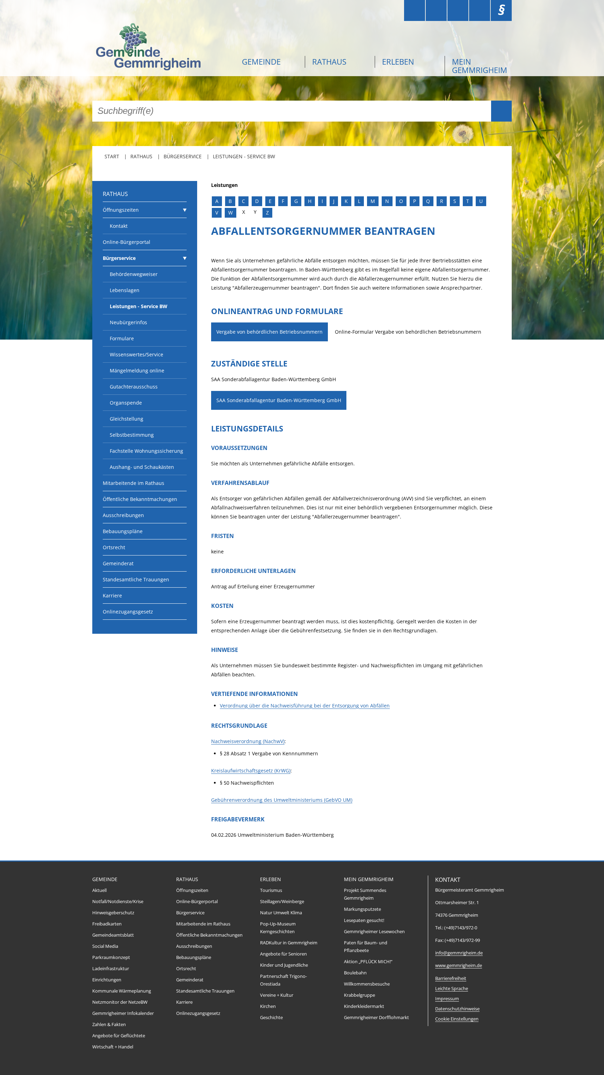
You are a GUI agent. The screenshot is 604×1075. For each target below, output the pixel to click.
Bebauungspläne (123, 531)
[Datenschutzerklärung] (479, 10)
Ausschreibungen (123, 515)
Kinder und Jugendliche (284, 965)
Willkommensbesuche (367, 984)
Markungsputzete (362, 909)
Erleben (398, 61)
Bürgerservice (183, 156)
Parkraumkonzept (111, 957)
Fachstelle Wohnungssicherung (146, 451)
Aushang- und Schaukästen (142, 467)
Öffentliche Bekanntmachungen (140, 499)
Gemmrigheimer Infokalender (123, 1013)
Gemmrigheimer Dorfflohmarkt (376, 1017)
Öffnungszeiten (121, 209)
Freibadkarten (107, 924)
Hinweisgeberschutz (113, 913)
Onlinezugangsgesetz (128, 611)
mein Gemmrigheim (479, 65)
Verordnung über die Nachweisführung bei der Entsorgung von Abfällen (305, 705)
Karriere (112, 595)
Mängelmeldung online (137, 370)
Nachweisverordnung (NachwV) (248, 741)
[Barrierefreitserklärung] (436, 10)
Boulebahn (355, 973)
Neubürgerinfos (128, 322)
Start (112, 156)
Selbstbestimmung (132, 434)
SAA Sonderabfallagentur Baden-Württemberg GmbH (278, 400)
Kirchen (268, 1006)
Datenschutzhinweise (457, 1009)
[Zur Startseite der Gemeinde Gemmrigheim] (162, 47)
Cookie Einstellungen (457, 1019)
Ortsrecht (114, 547)
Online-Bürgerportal (126, 242)
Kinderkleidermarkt (364, 1006)
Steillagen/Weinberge (282, 902)
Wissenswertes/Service (136, 354)
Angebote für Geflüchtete (118, 1036)
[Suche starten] (501, 111)
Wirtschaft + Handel (112, 1047)
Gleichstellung (126, 418)
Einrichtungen (106, 980)
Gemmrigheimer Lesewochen (374, 932)
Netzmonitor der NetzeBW (120, 1002)
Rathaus (329, 61)
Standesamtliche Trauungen (136, 579)
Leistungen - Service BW (244, 156)
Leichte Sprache (451, 989)
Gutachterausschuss (134, 386)
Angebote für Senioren (283, 954)
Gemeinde (261, 61)
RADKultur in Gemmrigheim (288, 943)
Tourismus (271, 890)
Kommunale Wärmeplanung (121, 991)
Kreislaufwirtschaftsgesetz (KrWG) (250, 770)
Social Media (105, 946)
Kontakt (119, 226)
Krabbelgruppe (359, 995)
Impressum (447, 999)
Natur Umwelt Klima (281, 913)
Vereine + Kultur (276, 995)
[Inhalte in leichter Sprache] (414, 10)
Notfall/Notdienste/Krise (117, 902)
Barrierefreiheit (450, 978)
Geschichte (271, 1017)
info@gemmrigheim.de (459, 953)
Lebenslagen (124, 290)
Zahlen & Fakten (109, 1024)
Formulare (122, 338)
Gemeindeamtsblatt (113, 935)
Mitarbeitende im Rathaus (133, 483)
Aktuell (99, 890)
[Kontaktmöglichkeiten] (457, 10)
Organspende (126, 402)
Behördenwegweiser (134, 274)
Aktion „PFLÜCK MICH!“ (368, 962)
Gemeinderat (118, 563)
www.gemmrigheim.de (458, 965)
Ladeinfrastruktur (110, 969)
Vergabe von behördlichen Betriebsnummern (269, 331)
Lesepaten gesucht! (364, 920)
